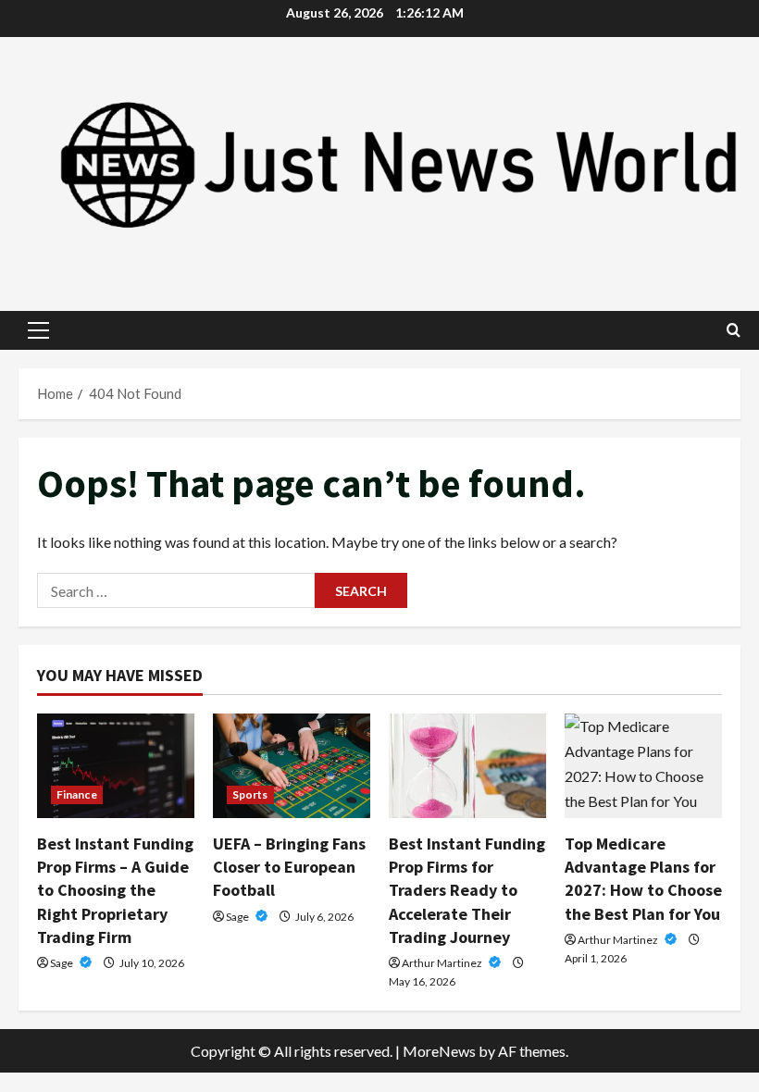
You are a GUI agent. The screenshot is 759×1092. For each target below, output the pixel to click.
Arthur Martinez (443, 963)
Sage (62, 963)
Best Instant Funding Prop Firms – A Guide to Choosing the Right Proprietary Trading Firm (115, 890)
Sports (250, 794)
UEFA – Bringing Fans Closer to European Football (289, 866)
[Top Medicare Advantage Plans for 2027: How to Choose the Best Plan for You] (643, 766)
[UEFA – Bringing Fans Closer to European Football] (291, 766)
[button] (38, 330)
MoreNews (439, 1051)
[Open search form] (733, 330)
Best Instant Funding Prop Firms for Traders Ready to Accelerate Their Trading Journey (467, 890)
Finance (76, 794)
